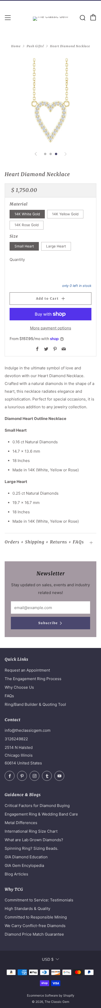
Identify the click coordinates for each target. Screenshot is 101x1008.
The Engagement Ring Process (33, 678)
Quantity (17, 259)
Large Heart (56, 246)
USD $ (47, 959)
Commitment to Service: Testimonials (39, 899)
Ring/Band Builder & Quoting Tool (35, 704)
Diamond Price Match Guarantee (34, 934)
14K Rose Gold (27, 225)
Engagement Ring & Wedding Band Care (41, 814)
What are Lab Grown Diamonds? (34, 839)
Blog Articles (16, 874)
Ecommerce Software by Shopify (50, 995)
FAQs (9, 695)
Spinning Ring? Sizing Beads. (31, 848)
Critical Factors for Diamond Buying (37, 805)
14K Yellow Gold (65, 214)
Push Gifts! (35, 46)
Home (16, 46)
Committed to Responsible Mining (36, 917)
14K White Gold (27, 214)
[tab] (45, 154)
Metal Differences (21, 822)
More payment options (50, 328)
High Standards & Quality (27, 908)
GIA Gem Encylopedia (24, 865)
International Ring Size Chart (31, 831)
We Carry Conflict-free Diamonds (35, 925)
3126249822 (16, 738)
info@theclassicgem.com (28, 730)
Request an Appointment (27, 670)
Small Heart (24, 246)
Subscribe (48, 623)
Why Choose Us (19, 687)
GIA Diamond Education (26, 856)
